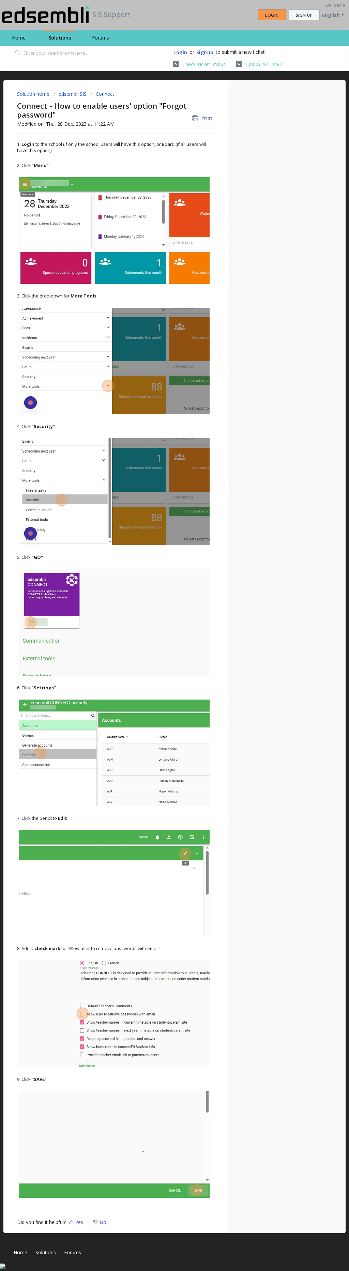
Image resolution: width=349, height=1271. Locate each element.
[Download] (161, 563)
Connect (105, 94)
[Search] (18, 53)
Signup (205, 52)
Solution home (34, 94)
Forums (100, 37)
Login (180, 52)
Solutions (59, 37)
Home (19, 37)
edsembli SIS (73, 94)
